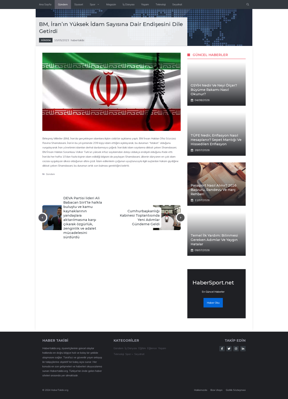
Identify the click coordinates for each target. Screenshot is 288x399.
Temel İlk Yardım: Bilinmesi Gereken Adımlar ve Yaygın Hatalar (214, 239)
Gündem (63, 4)
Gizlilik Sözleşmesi (236, 389)
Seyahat (177, 4)
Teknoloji (161, 4)
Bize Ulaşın (216, 389)
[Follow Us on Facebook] (222, 348)
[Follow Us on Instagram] (236, 348)
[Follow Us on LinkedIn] (243, 348)
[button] (247, 4)
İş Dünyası (128, 4)
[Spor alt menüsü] (132, 354)
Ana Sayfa (45, 4)
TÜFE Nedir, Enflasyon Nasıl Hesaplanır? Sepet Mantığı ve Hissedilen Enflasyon (216, 139)
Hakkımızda (200, 389)
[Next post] (181, 218)
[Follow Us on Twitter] (229, 348)
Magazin (111, 4)
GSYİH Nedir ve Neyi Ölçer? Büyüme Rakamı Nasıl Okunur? (214, 89)
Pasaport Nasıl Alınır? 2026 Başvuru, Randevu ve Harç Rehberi (213, 189)
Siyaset (78, 4)
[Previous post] (42, 218)
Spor (92, 4)
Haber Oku (213, 302)
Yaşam (145, 4)
